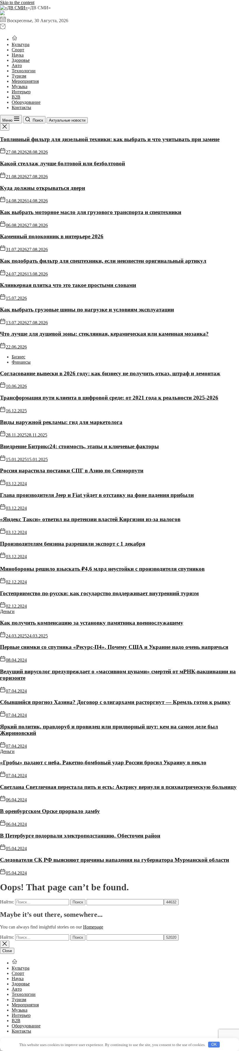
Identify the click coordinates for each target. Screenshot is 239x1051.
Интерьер (21, 91)
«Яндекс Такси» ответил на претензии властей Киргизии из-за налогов (90, 519)
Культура (20, 44)
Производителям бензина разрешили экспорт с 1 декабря (72, 544)
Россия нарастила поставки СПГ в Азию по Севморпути (71, 470)
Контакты (21, 107)
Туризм (19, 75)
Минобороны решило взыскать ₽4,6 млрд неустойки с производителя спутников (102, 569)
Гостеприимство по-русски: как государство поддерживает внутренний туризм (99, 593)
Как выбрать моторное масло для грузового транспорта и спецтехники (90, 212)
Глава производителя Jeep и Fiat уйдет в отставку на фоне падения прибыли (97, 495)
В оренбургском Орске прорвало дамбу (50, 811)
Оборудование (26, 102)
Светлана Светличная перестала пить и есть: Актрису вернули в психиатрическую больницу (118, 787)
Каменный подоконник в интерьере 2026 (51, 236)
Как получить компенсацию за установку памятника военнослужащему (91, 623)
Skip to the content (17, 2)
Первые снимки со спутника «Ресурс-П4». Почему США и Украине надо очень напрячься (114, 647)
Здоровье (21, 60)
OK (214, 1044)
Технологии (24, 70)
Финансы (21, 362)
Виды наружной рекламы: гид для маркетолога (61, 422)
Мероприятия (25, 81)
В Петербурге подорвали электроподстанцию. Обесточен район (80, 836)
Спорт (18, 49)
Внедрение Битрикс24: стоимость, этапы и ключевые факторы (79, 446)
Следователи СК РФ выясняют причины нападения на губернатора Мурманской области (114, 860)
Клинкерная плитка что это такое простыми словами (68, 285)
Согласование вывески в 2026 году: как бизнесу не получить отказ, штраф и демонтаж (110, 373)
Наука (18, 54)
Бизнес (18, 356)
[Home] (14, 39)
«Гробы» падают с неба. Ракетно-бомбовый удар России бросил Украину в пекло (103, 762)
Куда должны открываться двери (42, 188)
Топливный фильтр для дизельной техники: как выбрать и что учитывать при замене (109, 139)
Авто (17, 65)
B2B (16, 96)
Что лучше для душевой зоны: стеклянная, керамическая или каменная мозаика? (104, 334)
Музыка (19, 86)
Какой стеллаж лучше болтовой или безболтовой (62, 163)
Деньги (7, 611)
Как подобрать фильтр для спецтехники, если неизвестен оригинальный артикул (103, 261)
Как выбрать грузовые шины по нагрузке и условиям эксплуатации (87, 309)
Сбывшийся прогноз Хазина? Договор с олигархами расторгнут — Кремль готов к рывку (115, 702)
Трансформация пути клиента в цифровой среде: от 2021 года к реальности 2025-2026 (109, 398)
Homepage (93, 926)
